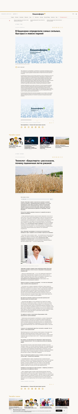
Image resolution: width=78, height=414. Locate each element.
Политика (16, 17)
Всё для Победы (47, 17)
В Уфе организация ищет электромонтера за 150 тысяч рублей (54, 20)
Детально (22, 153)
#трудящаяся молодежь (36, 122)
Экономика (21, 17)
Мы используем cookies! (19, 409)
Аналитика (53, 17)
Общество (26, 17)
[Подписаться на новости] (42, 127)
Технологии (37, 17)
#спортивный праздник (25, 122)
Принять (59, 410)
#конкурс (30, 122)
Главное (12, 17)
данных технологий (28, 411)
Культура (41, 17)
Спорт (30, 17)
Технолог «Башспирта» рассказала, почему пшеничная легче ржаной (21, 20)
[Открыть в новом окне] (21, 127)
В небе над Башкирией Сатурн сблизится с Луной (37, 20)
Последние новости (63, 17)
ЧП (33, 17)
